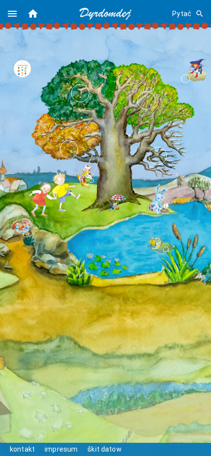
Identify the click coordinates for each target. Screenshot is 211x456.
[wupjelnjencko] (86, 175)
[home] (33, 13)
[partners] (19, 230)
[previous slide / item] (20, 68)
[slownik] (159, 245)
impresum (61, 449)
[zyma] (158, 156)
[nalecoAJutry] (146, 100)
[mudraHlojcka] (159, 200)
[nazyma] (69, 149)
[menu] (12, 13)
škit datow (104, 449)
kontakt (22, 449)
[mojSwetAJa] (53, 194)
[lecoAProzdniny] (80, 93)
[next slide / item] (28, 68)
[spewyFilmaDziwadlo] (196, 70)
